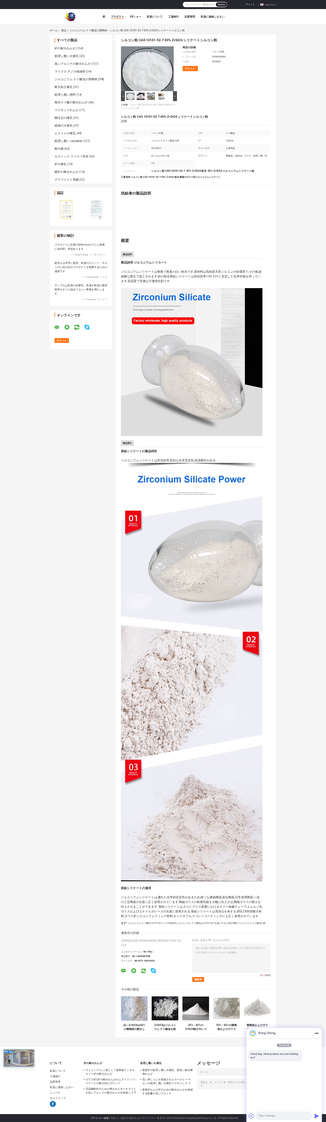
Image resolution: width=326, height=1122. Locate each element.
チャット (250, 4)
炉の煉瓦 (61, 164)
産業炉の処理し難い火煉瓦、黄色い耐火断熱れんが (167, 1072)
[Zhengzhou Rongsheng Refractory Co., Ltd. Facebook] (53, 1106)
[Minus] (316, 1033)
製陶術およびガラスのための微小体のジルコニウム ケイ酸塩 (257, 1027)
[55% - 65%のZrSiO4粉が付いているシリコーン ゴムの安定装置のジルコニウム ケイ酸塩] (195, 1008)
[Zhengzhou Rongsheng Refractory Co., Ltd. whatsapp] (69, 327)
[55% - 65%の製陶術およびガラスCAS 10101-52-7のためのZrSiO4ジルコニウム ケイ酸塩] (226, 1008)
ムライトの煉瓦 (65, 133)
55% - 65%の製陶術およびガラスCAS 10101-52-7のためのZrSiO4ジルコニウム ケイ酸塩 (226, 1027)
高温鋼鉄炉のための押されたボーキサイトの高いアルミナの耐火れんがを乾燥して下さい (111, 1091)
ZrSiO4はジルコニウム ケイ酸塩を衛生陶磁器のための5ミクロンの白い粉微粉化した (165, 1027)
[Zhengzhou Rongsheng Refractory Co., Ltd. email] (59, 327)
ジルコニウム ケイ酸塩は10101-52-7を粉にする (202, 923)
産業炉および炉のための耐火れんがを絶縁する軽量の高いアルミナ (167, 1091)
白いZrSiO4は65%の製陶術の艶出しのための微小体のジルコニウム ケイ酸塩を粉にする (134, 1027)
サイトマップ (58, 1098)
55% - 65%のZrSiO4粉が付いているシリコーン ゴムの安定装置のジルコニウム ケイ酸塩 (196, 1027)
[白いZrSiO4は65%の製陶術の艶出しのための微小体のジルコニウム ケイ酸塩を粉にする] (134, 1008)
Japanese (269, 4)
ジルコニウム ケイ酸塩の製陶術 (88, 30)
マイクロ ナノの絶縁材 (70, 71)
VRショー (135, 16)
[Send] (317, 1116)
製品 (64, 30)
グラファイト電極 (67, 179)
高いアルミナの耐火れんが (73, 64)
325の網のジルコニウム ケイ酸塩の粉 (246, 923)
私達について (155, 16)
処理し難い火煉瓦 (67, 56)
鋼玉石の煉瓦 (64, 118)
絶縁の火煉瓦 (64, 125)
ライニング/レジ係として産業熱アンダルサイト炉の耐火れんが (110, 1072)
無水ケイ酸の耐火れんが (71, 102)
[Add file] (251, 1116)
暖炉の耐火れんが (67, 172)
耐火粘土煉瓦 (64, 87)
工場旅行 (173, 16)
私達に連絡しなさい (213, 16)
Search (221, 4)
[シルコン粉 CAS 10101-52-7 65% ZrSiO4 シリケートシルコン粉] (147, 68)
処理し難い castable (68, 141)
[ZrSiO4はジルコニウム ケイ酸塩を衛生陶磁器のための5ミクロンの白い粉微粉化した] (165, 1008)
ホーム (54, 30)
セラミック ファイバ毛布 (71, 156)
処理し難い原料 (65, 94)
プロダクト (117, 16)
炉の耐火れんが (65, 48)
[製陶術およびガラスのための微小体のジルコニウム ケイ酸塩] (257, 1008)
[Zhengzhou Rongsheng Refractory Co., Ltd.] (70, 16)
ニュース (55, 1092)
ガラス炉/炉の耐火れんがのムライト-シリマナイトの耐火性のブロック (111, 1081)
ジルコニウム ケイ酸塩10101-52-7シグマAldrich (152, 923)
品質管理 (190, 16)
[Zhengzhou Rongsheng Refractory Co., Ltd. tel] (163, 974)
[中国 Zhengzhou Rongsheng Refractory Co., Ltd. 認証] (65, 209)
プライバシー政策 (100, 1118)
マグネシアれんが (67, 110)
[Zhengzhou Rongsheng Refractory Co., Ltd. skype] (89, 327)
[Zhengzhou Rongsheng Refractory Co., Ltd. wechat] (79, 327)
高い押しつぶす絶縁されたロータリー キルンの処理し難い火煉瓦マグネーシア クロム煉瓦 (166, 1082)
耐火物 (59, 148)
